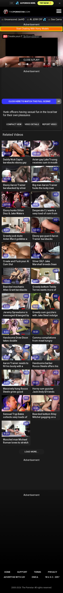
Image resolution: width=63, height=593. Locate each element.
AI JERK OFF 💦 (36, 19)
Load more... (32, 451)
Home (7, 572)
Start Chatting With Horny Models (32, 28)
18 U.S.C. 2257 (52, 577)
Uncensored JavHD (13, 19)
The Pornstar (28, 587)
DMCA (35, 577)
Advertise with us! (14, 577)
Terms (37, 572)
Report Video (49, 124)
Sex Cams (55, 19)
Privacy (52, 572)
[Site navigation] (58, 11)
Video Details (32, 124)
